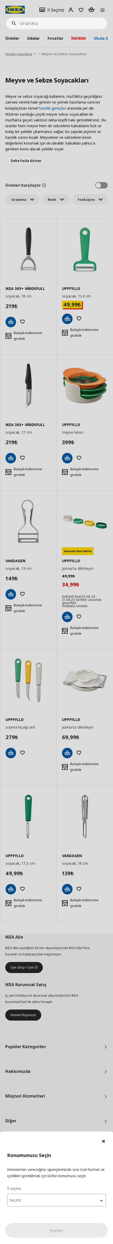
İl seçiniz (14, 1188)
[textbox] (56, 1200)
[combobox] (56, 1200)
